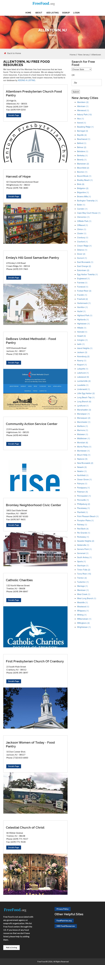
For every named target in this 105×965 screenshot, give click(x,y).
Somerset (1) (82, 553)
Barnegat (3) (82, 130)
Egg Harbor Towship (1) (87, 274)
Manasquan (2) (83, 417)
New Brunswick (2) (85, 463)
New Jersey (83, 54)
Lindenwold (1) (83, 389)
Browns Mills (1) (84, 196)
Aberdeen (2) (83, 102)
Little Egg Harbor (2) (86, 393)
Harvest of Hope (18, 176)
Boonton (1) (82, 171)
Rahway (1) (82, 524)
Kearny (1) (81, 360)
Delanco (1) (82, 249)
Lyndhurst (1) (83, 405)
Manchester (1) (83, 422)
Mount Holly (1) (83, 454)
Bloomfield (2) (83, 167)
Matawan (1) (82, 434)
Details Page (13, 115)
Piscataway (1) (83, 508)
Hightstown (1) (83, 323)
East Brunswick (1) (85, 262)
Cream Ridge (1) (84, 245)
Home (28, 13)
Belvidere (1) (82, 151)
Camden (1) (82, 208)
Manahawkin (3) (84, 409)
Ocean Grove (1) (84, 479)
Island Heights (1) (84, 348)
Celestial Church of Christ (25, 827)
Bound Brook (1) (84, 176)
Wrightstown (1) (84, 627)
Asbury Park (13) (84, 114)
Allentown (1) (82, 106)
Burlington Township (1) (87, 200)
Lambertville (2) (84, 381)
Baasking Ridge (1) (85, 126)
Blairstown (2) (83, 163)
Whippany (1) (83, 610)
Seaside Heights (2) (85, 540)
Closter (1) (81, 233)
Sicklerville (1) (83, 545)
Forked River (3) (84, 290)
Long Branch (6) (84, 401)
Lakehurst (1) (83, 372)
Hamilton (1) (82, 307)
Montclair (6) (82, 442)
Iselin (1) (81, 344)
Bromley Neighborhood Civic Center (33, 505)
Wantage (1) (82, 586)
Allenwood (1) (83, 110)
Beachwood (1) (83, 139)
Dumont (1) (82, 258)
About (38, 13)
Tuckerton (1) (83, 582)
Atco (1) (80, 118)
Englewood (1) (83, 278)
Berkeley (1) (82, 155)
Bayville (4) (82, 135)
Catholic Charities (19, 580)
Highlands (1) (83, 319)
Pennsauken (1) (84, 495)
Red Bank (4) (83, 528)
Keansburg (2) (83, 356)
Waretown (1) (83, 590)
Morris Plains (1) (84, 446)
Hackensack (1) (84, 303)
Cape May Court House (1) (88, 212)
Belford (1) (81, 143)
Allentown (96, 54)
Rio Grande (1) (83, 532)
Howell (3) (81, 335)
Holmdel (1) (82, 331)
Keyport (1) (82, 364)
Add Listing (52, 13)
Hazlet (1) (81, 311)
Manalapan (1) (83, 413)
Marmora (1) (82, 430)
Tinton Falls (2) (83, 569)
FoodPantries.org (64, 920)
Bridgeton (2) (82, 188)
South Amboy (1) (84, 557)
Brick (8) (80, 184)
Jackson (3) (82, 352)
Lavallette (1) (82, 385)
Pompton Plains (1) (85, 520)
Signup (66, 13)
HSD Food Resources (66, 926)
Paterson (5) (82, 491)
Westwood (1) (83, 606)
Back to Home (14, 53)
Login (76, 13)
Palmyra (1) (82, 483)
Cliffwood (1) (82, 225)
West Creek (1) (83, 594)
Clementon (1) (83, 217)
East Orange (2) (84, 266)
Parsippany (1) (83, 487)
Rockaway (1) (83, 536)
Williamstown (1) (84, 618)
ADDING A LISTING (26, 80)
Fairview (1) (82, 282)
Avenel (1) (81, 122)
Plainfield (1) (82, 512)
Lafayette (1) (82, 368)
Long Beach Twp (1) (86, 397)
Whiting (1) (82, 614)
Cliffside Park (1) (84, 221)
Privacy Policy (62, 909)
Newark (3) (82, 467)
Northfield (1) (82, 475)
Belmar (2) (81, 147)
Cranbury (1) (82, 237)
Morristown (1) (83, 450)
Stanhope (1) (82, 565)
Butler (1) (81, 204)
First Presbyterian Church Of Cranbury (35, 661)
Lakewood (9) (83, 376)
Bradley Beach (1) (85, 180)
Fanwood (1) (82, 286)
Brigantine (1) (83, 192)
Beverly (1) (82, 159)
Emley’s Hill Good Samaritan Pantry (32, 257)
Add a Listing (11, 947)
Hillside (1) (81, 327)
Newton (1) (82, 471)
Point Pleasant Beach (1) (88, 516)
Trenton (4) (82, 577)
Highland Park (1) (84, 315)
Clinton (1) (81, 229)
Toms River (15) (84, 573)
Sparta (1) (81, 561)
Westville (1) (82, 602)
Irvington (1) (82, 340)
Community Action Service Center (31, 424)
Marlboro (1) (82, 426)
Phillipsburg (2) (83, 504)
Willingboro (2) (83, 623)
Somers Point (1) (84, 549)
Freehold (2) (82, 299)
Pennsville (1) (83, 499)
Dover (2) (81, 253)
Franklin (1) (82, 294)
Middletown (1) (83, 438)
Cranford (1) (82, 241)
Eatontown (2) (83, 270)
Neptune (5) (82, 458)
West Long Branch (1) (86, 598)
